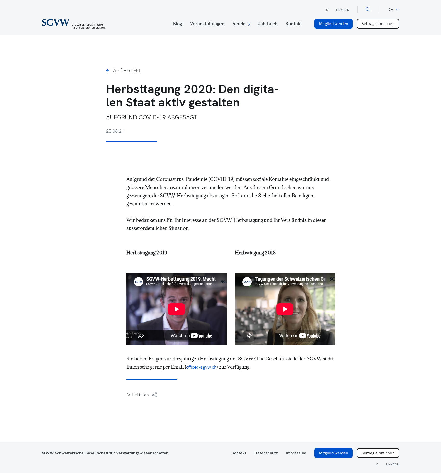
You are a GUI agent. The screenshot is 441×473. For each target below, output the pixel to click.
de (390, 9)
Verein (239, 24)
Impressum (296, 453)
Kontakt (294, 24)
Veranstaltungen (207, 24)
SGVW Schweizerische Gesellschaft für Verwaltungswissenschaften (105, 453)
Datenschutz (266, 453)
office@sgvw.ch (201, 367)
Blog (177, 24)
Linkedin (342, 10)
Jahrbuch (267, 24)
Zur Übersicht (126, 71)
